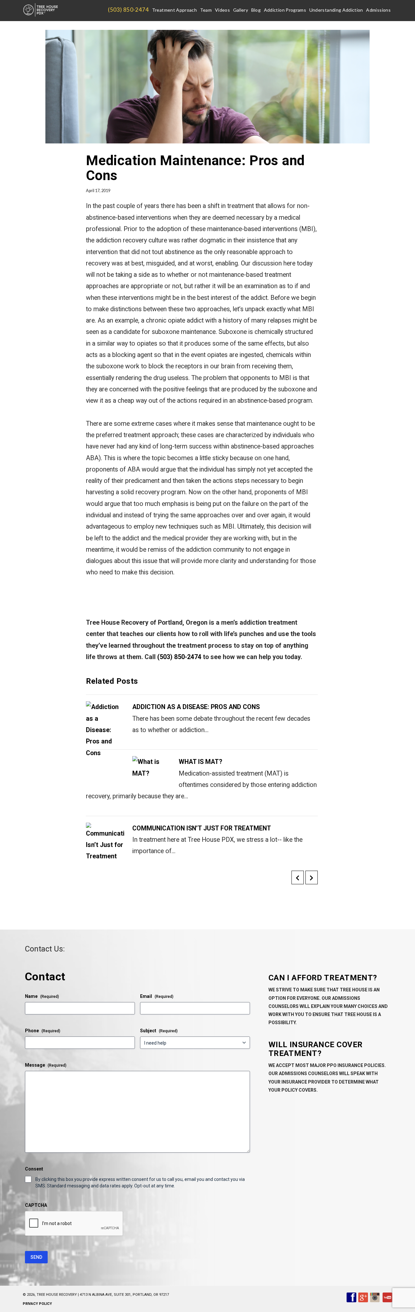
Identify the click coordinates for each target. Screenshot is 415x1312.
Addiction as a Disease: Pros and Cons (196, 707)
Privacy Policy (37, 1304)
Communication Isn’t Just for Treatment (201, 828)
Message (45, 1065)
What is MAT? (200, 762)
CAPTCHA (36, 1205)
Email (156, 996)
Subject (159, 1030)
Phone (42, 1030)
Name (42, 996)
